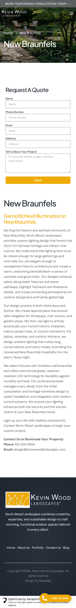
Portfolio (38, 547)
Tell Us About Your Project (21, 151)
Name (9, 98)
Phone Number (15, 112)
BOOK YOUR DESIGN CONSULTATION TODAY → (38, 4)
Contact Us (53, 547)
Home (11, 547)
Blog (66, 547)
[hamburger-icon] (71, 13)
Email (9, 125)
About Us (23, 547)
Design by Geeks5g (38, 580)
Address (11, 138)
